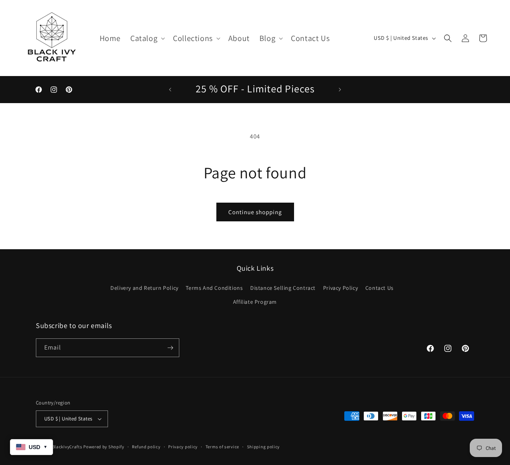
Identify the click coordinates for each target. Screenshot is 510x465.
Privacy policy (183, 446)
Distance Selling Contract (283, 287)
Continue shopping (255, 212)
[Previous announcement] (170, 89)
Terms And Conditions (214, 287)
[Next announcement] (340, 89)
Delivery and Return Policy (144, 287)
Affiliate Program (255, 301)
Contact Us (379, 287)
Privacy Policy (340, 287)
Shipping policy (263, 446)
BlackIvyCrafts (67, 446)
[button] (147, 38)
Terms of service (222, 446)
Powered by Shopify (103, 446)
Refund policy (146, 446)
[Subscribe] (170, 347)
